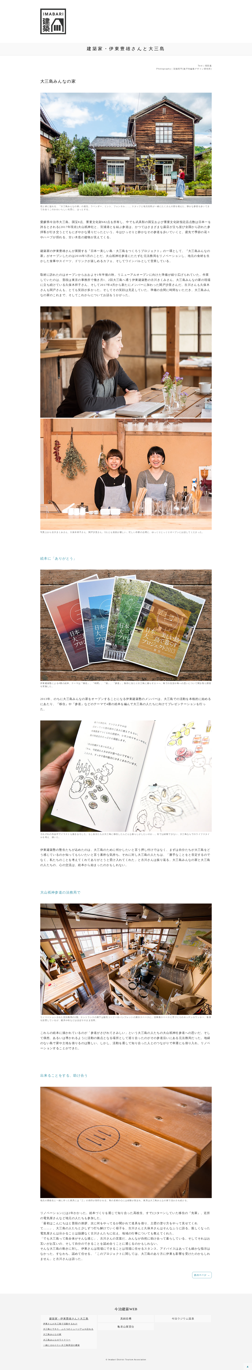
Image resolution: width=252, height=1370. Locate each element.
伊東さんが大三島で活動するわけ (60, 1324)
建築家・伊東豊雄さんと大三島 (68, 1318)
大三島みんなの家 (52, 1334)
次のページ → (202, 1275)
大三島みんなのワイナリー (57, 1340)
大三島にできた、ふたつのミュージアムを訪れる (68, 1329)
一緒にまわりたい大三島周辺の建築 (61, 1345)
